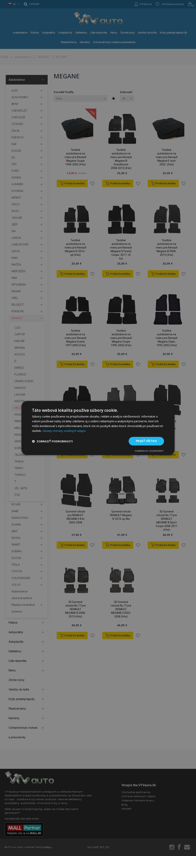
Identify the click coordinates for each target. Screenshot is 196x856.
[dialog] (98, 428)
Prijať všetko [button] (146, 441)
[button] (52, 441)
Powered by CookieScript (149, 451)
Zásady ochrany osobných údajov (64, 431)
